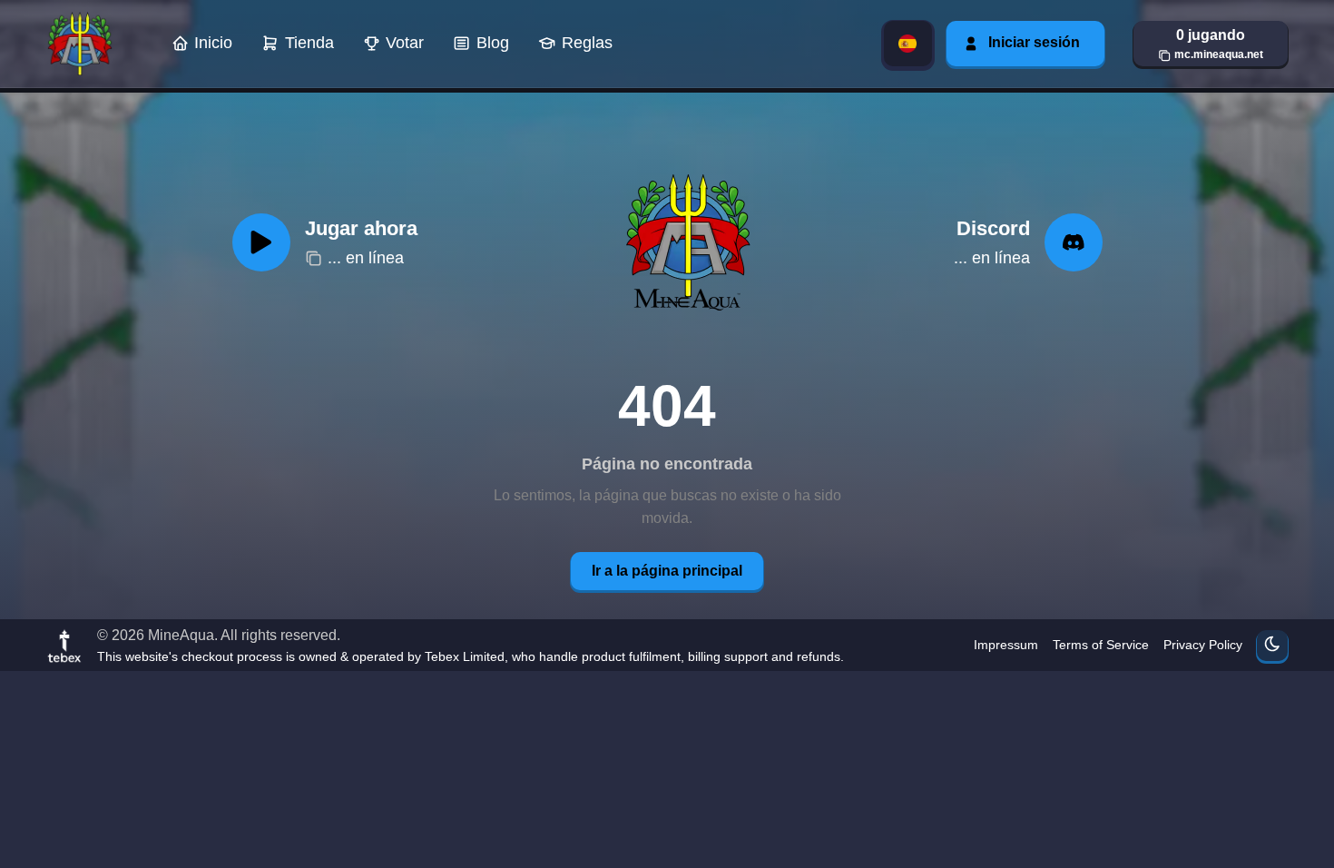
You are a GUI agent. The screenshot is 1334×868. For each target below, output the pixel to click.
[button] (1210, 43)
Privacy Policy (1202, 644)
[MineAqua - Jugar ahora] (685, 242)
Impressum (1006, 644)
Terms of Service (1101, 644)
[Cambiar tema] (1272, 645)
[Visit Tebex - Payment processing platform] (64, 645)
